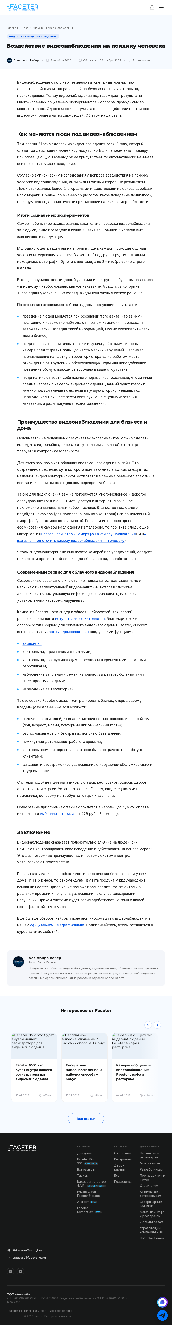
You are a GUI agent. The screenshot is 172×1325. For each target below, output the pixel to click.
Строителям (149, 1185)
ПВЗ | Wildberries (152, 1238)
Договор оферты (61, 1310)
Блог (25, 27)
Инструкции (123, 1159)
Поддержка (123, 1181)
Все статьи (86, 1119)
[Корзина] (152, 7)
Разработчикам (151, 1169)
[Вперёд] (157, 1025)
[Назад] (148, 1025)
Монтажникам (150, 1163)
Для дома (84, 1153)
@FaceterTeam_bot (27, 1250)
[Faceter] (22, 7)
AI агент (86, 1202)
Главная (12, 27)
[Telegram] (10, 1271)
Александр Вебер (26, 60)
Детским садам (151, 1222)
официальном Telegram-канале (57, 925)
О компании (122, 1153)
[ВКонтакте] (20, 1271)
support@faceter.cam (29, 1257)
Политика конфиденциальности (26, 1310)
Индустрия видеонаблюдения (53, 27)
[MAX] (162, 1302)
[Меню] (161, 7)
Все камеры (86, 1169)
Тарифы (82, 1175)
